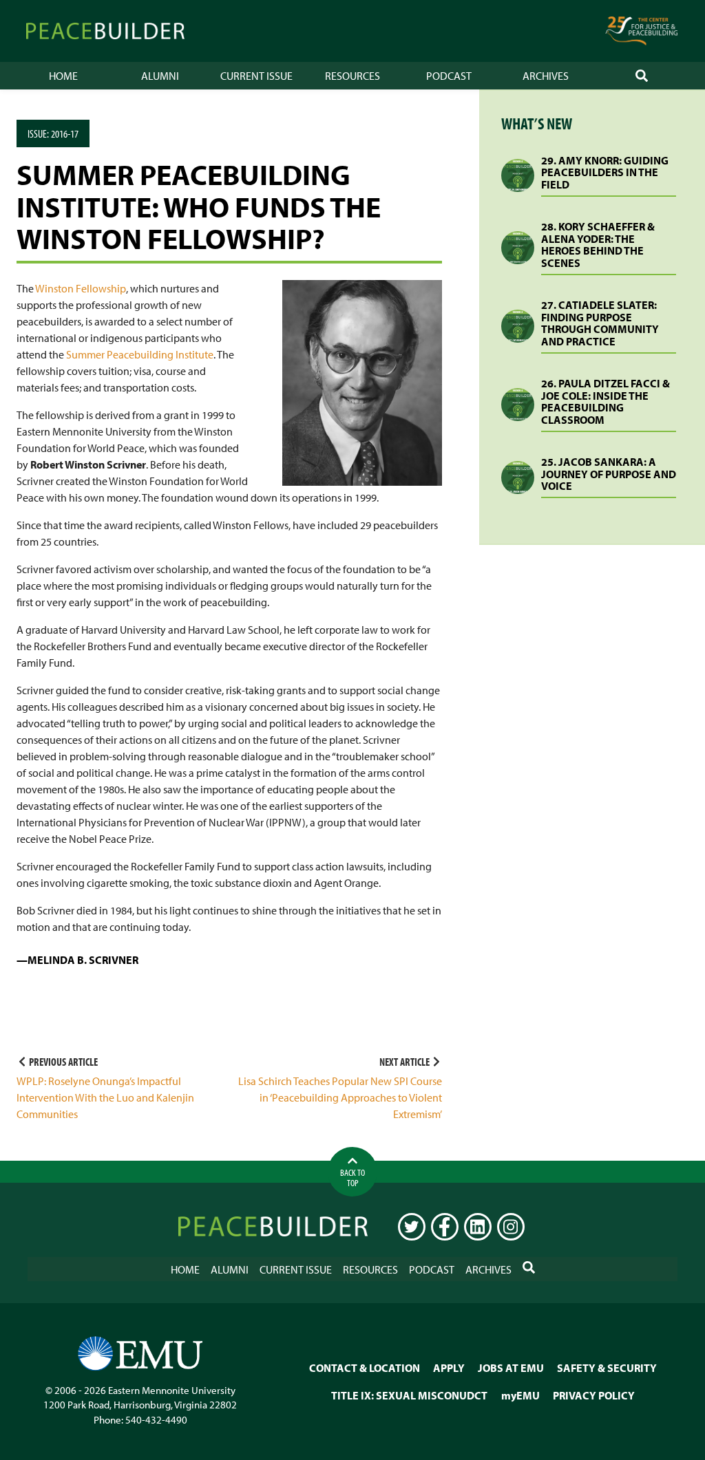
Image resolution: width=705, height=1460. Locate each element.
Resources (352, 76)
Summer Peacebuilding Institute (139, 354)
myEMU (520, 1395)
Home (63, 76)
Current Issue (256, 76)
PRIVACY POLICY (594, 1395)
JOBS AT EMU (511, 1368)
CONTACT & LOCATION (364, 1368)
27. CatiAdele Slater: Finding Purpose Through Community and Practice (600, 323)
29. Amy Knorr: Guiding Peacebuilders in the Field (605, 172)
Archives (546, 76)
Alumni (160, 76)
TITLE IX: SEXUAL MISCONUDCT (409, 1395)
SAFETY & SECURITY (607, 1368)
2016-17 (64, 133)
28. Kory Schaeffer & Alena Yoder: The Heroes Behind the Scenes (598, 244)
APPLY (449, 1368)
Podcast (449, 76)
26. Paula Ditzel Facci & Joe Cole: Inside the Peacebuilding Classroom (605, 401)
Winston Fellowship (80, 288)
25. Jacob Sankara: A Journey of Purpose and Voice (608, 474)
